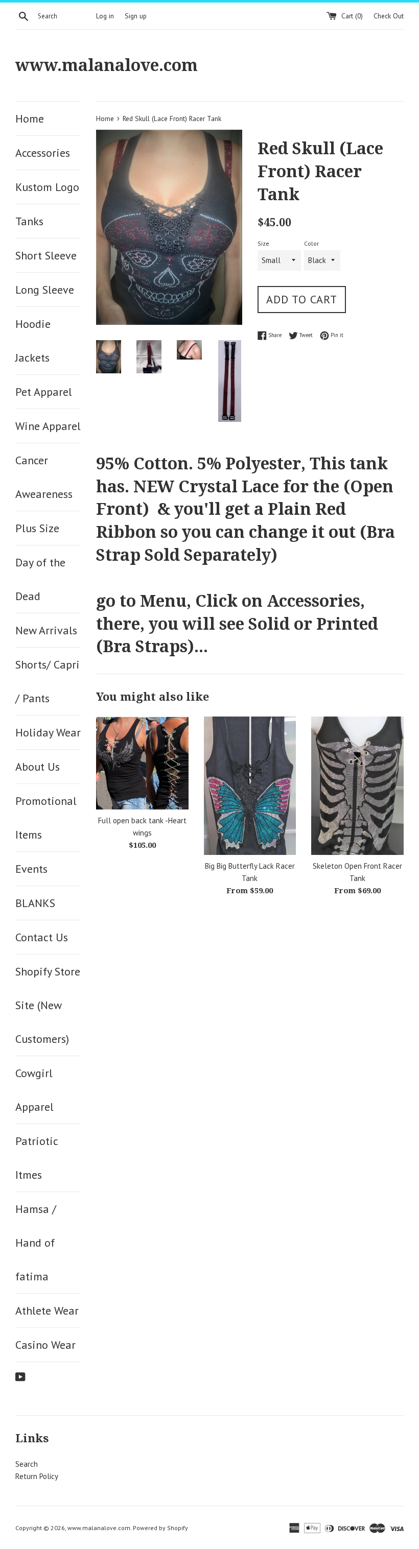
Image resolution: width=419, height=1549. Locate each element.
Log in (105, 15)
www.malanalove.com (106, 65)
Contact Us (41, 937)
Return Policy (36, 1476)
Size (263, 243)
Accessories (42, 153)
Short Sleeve (46, 255)
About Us (37, 766)
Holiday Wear (48, 732)
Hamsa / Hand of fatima (35, 1242)
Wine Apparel (48, 426)
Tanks (29, 221)
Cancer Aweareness (44, 477)
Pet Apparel (43, 392)
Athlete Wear (47, 1310)
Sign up (136, 15)
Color (311, 243)
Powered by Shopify (160, 1528)
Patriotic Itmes (36, 1158)
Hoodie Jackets (33, 341)
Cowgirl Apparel (34, 1090)
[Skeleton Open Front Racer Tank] (357, 786)
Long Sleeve (44, 289)
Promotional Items (46, 818)
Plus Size (37, 528)
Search (26, 1464)
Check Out (389, 15)
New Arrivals (46, 630)
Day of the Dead (40, 579)
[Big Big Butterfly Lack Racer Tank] (250, 786)
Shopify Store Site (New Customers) (47, 1005)
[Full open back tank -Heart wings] (142, 763)
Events (31, 869)
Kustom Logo (47, 187)
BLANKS (35, 903)
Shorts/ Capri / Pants (47, 681)
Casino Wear (45, 1345)
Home (29, 118)
